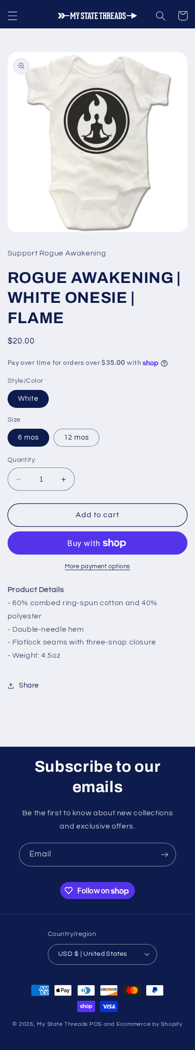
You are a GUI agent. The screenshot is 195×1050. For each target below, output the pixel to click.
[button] (12, 15)
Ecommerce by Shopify (149, 1024)
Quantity (21, 460)
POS (95, 1024)
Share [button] (29, 685)
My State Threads (62, 1024)
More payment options (97, 567)
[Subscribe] (165, 854)
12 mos (76, 437)
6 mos (28, 437)
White (28, 398)
